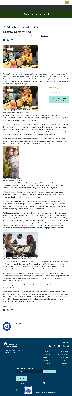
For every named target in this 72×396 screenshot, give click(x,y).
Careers (47, 363)
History (48, 354)
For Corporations (63, 354)
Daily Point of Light (21, 27)
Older (7, 27)
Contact (66, 360)
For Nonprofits (64, 351)
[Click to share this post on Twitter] (8, 40)
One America (36, 79)
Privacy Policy (64, 363)
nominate (57, 81)
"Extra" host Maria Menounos (18, 76)
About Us (47, 351)
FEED (25, 257)
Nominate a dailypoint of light (59, 99)
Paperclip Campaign (43, 228)
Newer (36, 27)
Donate (21, 379)
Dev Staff (44, 36)
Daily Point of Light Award (48, 76)
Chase (5, 81)
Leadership (46, 357)
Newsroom (47, 360)
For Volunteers (64, 357)
